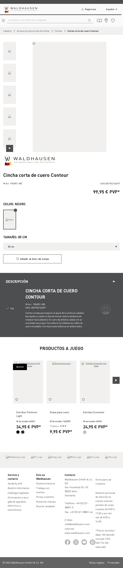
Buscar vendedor (45, 506)
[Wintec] (74, 460)
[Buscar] (89, 20)
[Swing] (55, 460)
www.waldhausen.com (77, 532)
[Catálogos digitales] (99, 20)
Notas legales (96, 562)
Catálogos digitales (18, 492)
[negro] (9, 219)
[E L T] (36, 460)
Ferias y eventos (45, 496)
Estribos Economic (93, 412)
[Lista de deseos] (113, 20)
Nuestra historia (45, 483)
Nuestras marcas (46, 501)
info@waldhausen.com (77, 524)
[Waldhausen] (28, 159)
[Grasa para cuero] (62, 382)
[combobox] (46, 20)
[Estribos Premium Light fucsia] (28, 382)
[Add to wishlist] (16, 399)
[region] (61, 97)
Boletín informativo (18, 488)
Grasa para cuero (59, 412)
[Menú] (3, 20)
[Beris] (93, 460)
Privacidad (113, 562)
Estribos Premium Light (26, 413)
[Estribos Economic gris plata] (95, 382)
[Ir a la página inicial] (20, 9)
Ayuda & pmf (15, 483)
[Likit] (111, 460)
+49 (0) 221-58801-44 (82, 512)
